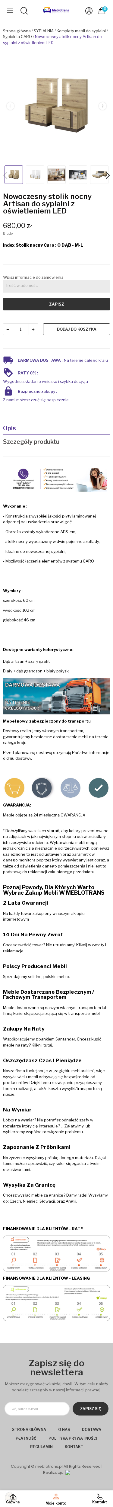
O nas (64, 1429)
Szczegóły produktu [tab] (31, 441)
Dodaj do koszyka (76, 329)
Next (102, 106)
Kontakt (74, 1446)
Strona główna (29, 1429)
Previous (10, 106)
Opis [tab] (9, 428)
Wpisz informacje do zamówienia (33, 277)
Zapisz (56, 304)
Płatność (26, 1438)
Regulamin (41, 1446)
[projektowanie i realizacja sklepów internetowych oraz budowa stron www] (67, 1472)
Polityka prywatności (73, 1438)
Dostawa (91, 1429)
